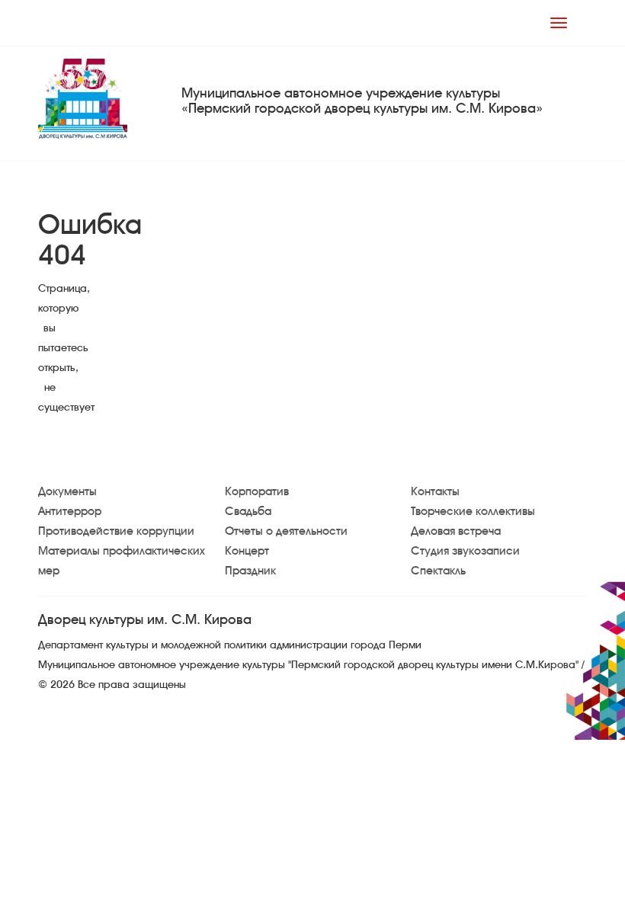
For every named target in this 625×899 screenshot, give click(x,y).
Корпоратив (257, 491)
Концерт (247, 551)
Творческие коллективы (473, 511)
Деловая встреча (456, 531)
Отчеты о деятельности (286, 531)
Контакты (435, 491)
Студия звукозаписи (465, 551)
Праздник (250, 570)
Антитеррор (69, 511)
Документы (67, 491)
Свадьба (248, 511)
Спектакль (438, 570)
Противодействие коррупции (116, 531)
